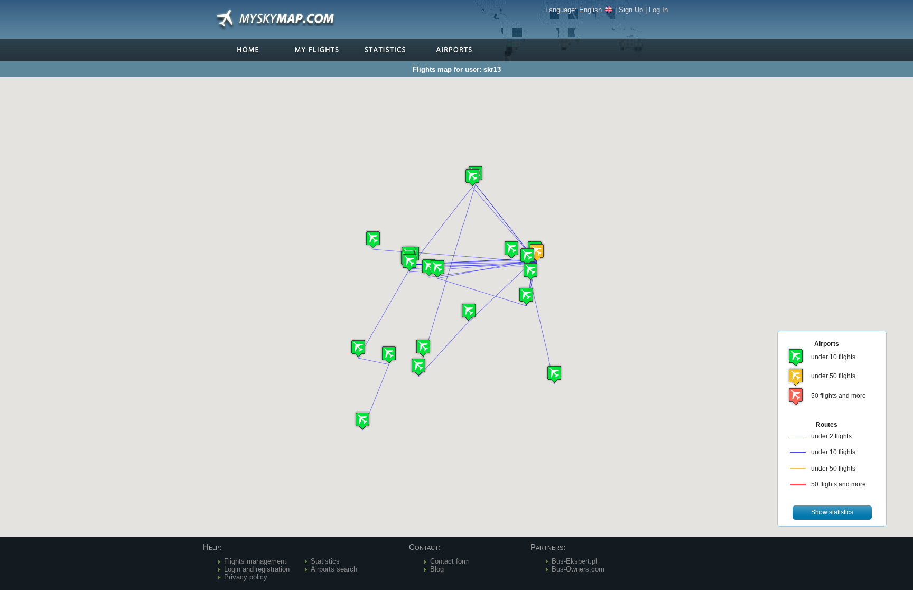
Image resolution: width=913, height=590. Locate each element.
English (590, 10)
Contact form (450, 561)
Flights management (255, 561)
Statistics (325, 561)
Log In (658, 10)
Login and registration (257, 569)
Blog (437, 569)
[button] (536, 252)
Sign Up (631, 10)
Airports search (334, 569)
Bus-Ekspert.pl (574, 561)
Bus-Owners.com (578, 569)
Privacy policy (245, 577)
